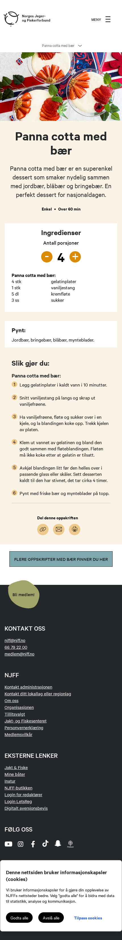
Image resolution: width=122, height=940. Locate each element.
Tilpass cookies (88, 918)
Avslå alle (51, 918)
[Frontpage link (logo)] (11, 19)
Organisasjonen (19, 707)
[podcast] (70, 844)
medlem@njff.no (19, 654)
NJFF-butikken (18, 788)
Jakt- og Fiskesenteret (26, 721)
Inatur (10, 781)
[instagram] (20, 844)
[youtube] (8, 844)
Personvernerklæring (24, 727)
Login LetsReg (18, 801)
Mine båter (15, 774)
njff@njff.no (15, 640)
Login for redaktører (23, 794)
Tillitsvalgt (15, 714)
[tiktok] (45, 844)
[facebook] (33, 844)
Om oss (11, 700)
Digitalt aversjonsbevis (26, 808)
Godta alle (19, 918)
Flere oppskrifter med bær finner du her (61, 559)
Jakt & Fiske (16, 767)
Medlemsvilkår (18, 734)
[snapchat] (57, 844)
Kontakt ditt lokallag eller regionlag (38, 693)
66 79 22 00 (16, 647)
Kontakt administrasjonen (28, 687)
